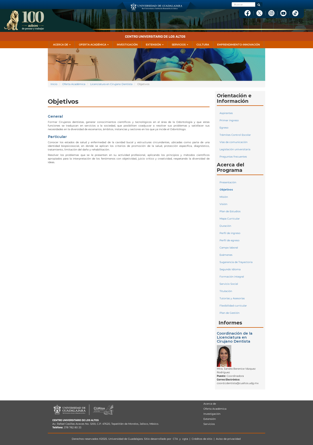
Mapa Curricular (230, 218)
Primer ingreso (229, 120)
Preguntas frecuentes (233, 156)
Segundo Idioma (230, 269)
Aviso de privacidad (228, 438)
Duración (225, 225)
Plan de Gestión (229, 312)
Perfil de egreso (229, 240)
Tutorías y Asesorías (232, 298)
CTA (176, 438)
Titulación (226, 291)
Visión (223, 204)
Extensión (154, 44)
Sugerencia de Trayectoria (236, 262)
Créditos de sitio (202, 438)
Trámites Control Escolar (235, 134)
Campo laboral (229, 247)
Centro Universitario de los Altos (155, 36)
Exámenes (226, 254)
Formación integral (232, 276)
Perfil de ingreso (230, 233)
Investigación (127, 44)
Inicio (54, 84)
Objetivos (226, 189)
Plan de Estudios (230, 211)
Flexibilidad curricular (233, 305)
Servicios (179, 44)
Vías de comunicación (233, 142)
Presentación (228, 182)
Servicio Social (229, 283)
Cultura (202, 44)
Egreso (224, 127)
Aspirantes (226, 113)
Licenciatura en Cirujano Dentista (111, 84)
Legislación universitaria (235, 149)
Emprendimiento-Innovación (238, 44)
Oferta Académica (93, 44)
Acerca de (61, 44)
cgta (185, 438)
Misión (224, 196)
